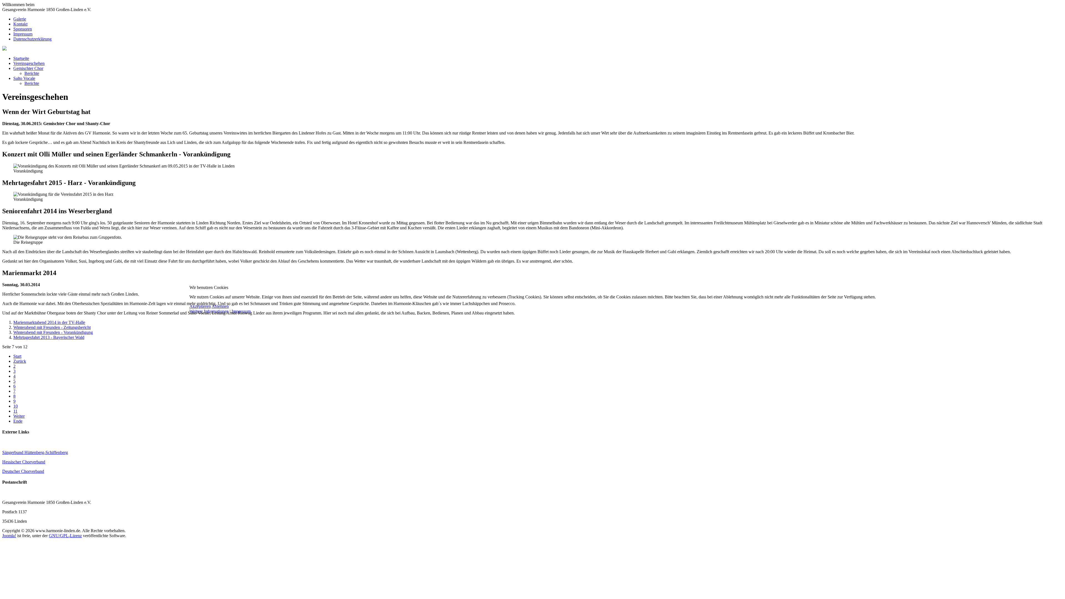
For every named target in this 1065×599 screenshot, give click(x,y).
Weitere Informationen (209, 311)
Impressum (241, 311)
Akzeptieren (200, 306)
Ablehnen (220, 306)
